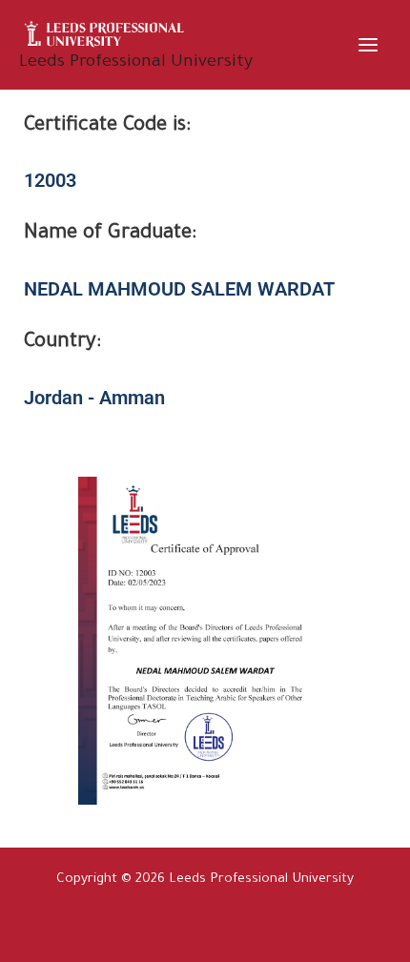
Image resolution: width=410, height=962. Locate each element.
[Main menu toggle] (368, 44)
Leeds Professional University (136, 62)
